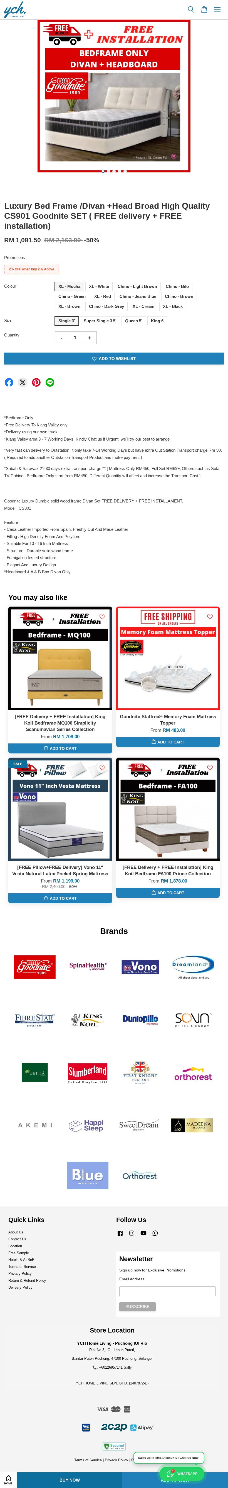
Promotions (14, 257)
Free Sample (18, 1253)
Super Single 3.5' (100, 320)
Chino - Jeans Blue (138, 296)
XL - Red (102, 296)
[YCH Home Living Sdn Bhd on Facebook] (120, 1236)
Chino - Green (72, 296)
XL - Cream (143, 306)
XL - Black (173, 306)
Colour (10, 286)
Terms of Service (22, 1267)
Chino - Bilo (177, 286)
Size (8, 320)
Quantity (11, 335)
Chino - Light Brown (137, 286)
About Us (15, 1232)
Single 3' (66, 320)
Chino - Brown (179, 296)
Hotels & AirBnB (21, 1260)
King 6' (158, 320)
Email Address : (133, 1279)
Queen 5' (133, 320)
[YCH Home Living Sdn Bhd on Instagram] (132, 1236)
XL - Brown (69, 306)
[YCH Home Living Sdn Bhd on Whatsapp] (155, 1236)
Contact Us (17, 1239)
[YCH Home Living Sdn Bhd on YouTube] (143, 1236)
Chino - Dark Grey (106, 306)
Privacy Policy (20, 1273)
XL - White (99, 286)
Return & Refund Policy (27, 1280)
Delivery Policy (20, 1287)
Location (15, 1246)
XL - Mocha (69, 286)
